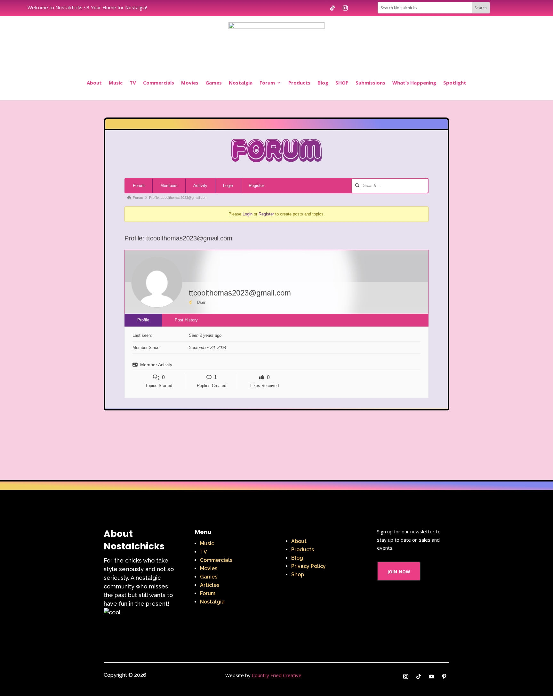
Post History (186, 320)
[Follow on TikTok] (332, 8)
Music (116, 82)
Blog (322, 82)
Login (228, 185)
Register (256, 185)
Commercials (158, 82)
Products (299, 82)
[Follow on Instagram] (345, 8)
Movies (189, 82)
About (94, 82)
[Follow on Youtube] (431, 676)
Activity (200, 185)
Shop (297, 574)
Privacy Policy (308, 566)
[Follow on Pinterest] (444, 676)
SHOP (342, 82)
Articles (209, 585)
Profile (143, 320)
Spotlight (454, 82)
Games (213, 82)
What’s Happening (414, 82)
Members (169, 185)
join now (398, 571)
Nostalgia (240, 82)
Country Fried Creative (276, 675)
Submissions (370, 82)
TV (133, 82)
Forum (267, 82)
